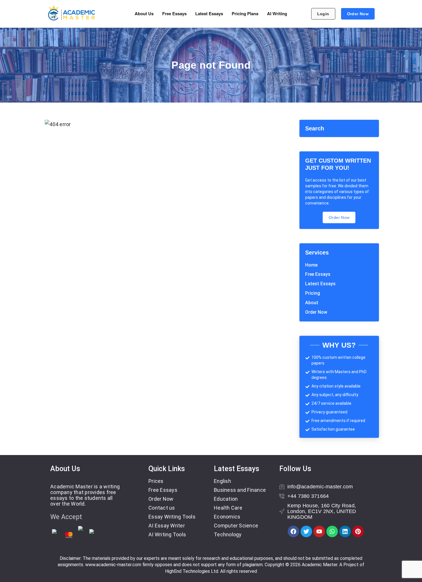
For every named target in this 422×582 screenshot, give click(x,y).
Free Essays (174, 13)
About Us (144, 13)
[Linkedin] (345, 531)
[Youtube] (319, 531)
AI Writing (277, 13)
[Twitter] (306, 531)
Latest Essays (209, 13)
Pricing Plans (245, 13)
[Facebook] (293, 531)
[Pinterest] (358, 531)
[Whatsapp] (332, 531)
